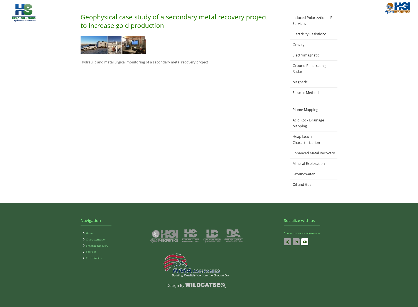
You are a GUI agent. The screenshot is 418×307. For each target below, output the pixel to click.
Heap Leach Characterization (306, 139)
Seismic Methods (306, 92)
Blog (357, 6)
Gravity (298, 44)
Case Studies (396, 19)
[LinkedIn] (296, 241)
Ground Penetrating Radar (309, 68)
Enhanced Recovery (334, 19)
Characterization (294, 19)
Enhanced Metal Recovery (314, 153)
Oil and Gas (302, 184)
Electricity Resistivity (309, 34)
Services (368, 19)
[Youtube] (304, 241)
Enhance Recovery (97, 245)
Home (265, 19)
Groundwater (304, 174)
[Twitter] (287, 241)
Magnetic (300, 82)
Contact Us (373, 6)
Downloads (341, 6)
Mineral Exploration (309, 163)
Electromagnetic (306, 55)
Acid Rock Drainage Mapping (308, 123)
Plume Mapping (305, 109)
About (324, 6)
